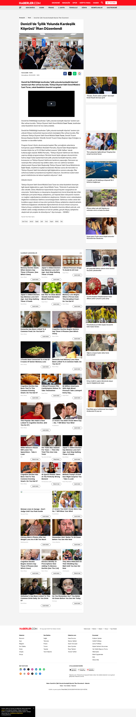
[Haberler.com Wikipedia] (24, 673)
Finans (45, 643)
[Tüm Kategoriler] (20, 7)
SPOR (75, 3)
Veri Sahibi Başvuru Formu (100, 649)
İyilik (42, 221)
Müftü (56, 221)
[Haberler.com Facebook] (24, 669)
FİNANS (51, 8)
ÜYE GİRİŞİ (112, 3)
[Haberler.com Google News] (20, 669)
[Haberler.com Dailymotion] (40, 673)
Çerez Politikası (96, 643)
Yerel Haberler (48, 651)
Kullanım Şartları (97, 638)
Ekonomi (21, 638)
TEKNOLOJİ (73, 8)
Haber (61, 685)
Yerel (29, 17)
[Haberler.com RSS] (20, 673)
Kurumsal (95, 635)
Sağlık (36, 221)
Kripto (21, 649)
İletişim (100, 629)
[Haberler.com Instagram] (32, 669)
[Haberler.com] (28, 629)
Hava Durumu (72, 638)
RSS (93, 657)
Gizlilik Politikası (96, 641)
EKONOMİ (56, 3)
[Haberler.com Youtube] (28, 673)
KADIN (41, 8)
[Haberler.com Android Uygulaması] (82, 670)
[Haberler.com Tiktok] (32, 673)
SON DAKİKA (30, 8)
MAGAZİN (66, 3)
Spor (20, 641)
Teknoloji (46, 641)
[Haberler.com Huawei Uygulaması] (91, 670)
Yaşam (51, 221)
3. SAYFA (61, 8)
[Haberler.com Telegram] (36, 673)
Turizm (46, 646)
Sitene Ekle (95, 660)
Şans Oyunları (72, 646)
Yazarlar (46, 649)
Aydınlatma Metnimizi (16, 713)
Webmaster (95, 651)
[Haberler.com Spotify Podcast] (43, 669)
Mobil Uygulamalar (97, 654)
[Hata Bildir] (64, 689)
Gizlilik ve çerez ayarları (55, 689)
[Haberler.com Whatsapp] (40, 669)
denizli (31, 221)
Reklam (94, 629)
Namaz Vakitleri (72, 641)
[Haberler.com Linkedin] (36, 669)
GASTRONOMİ (112, 8)
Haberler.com (72, 635)
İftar (62, 221)
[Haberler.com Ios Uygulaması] (73, 670)
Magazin (21, 643)
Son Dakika (22, 646)
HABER (96, 3)
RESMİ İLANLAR (96, 8)
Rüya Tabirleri (72, 649)
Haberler (21, 635)
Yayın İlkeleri (113, 629)
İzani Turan (25, 221)
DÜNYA (84, 8)
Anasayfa (22, 17)
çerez (3, 710)
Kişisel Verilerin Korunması (100, 646)
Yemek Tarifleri (72, 651)
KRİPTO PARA (85, 3)
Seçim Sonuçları (72, 643)
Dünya (21, 654)
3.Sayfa (21, 651)
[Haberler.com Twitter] (28, 669)
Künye (106, 629)
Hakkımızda (87, 629)
